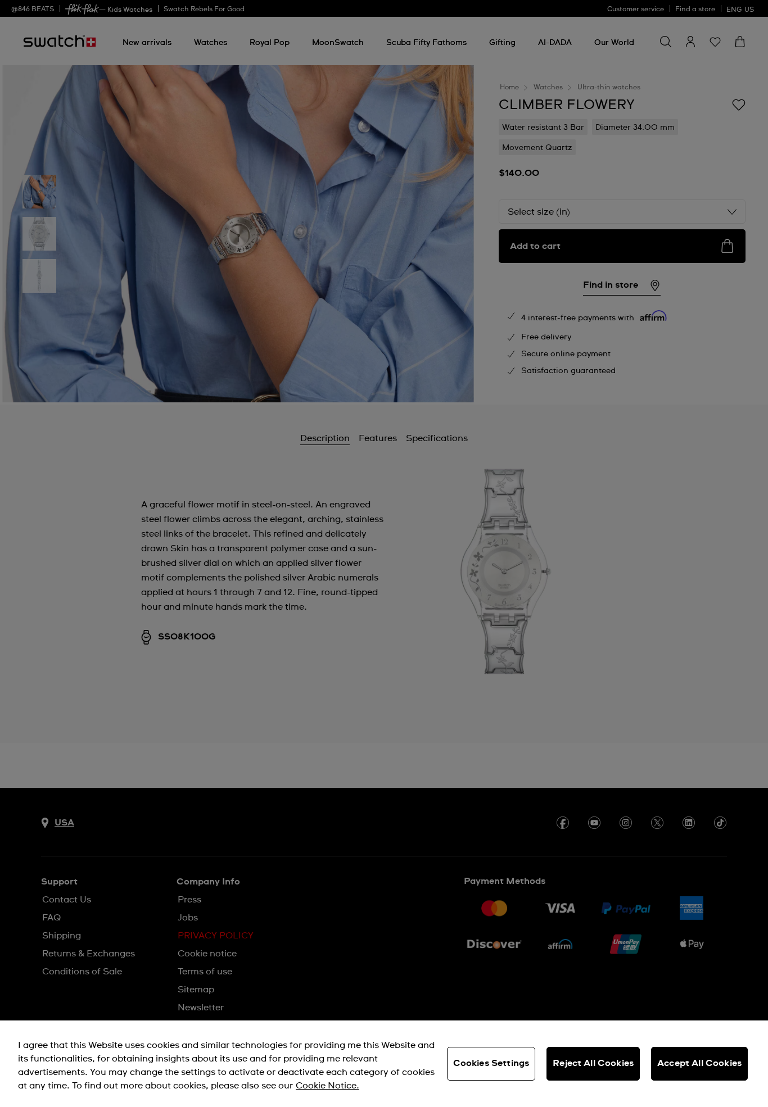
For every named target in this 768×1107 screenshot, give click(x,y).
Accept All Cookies (699, 1063)
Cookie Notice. (327, 1085)
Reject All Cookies (593, 1063)
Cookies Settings (491, 1063)
